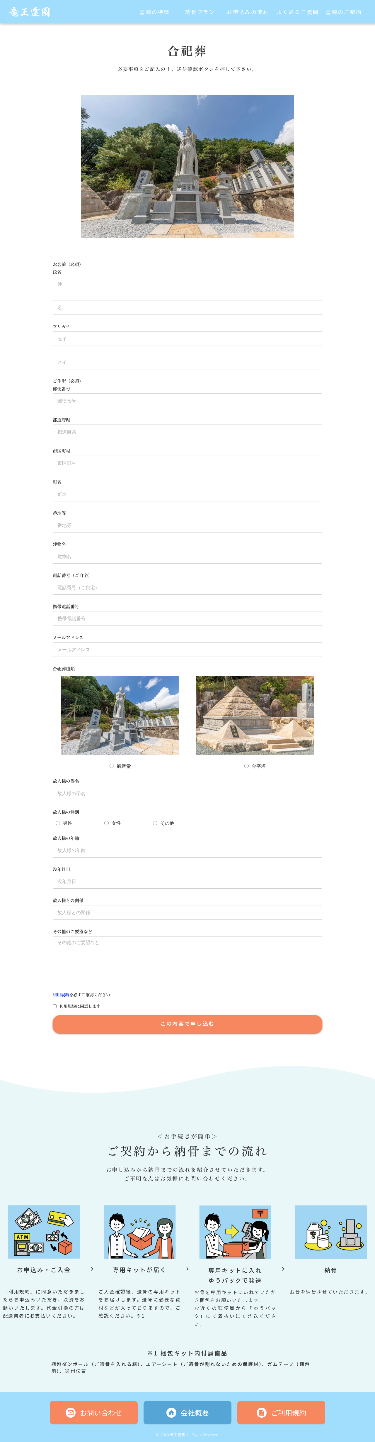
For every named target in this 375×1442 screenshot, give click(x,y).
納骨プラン (200, 12)
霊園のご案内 (343, 12)
